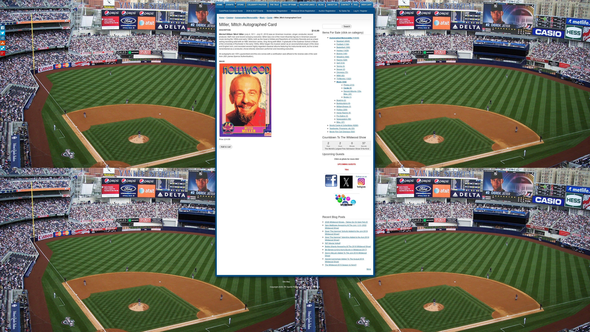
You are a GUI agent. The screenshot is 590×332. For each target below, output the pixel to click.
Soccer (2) (340, 69)
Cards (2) (348, 88)
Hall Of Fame (289, 4)
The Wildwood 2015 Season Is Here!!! (340, 264)
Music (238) (341, 81)
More (369, 269)
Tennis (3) (340, 66)
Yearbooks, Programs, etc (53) (342, 128)
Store (240, 4)
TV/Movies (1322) (343, 78)
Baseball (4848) (343, 41)
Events (230, 4)
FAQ (355, 4)
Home (219, 4)
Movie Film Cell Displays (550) (342, 131)
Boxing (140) (341, 53)
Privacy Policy (302, 281)
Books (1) (348, 97)
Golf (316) (340, 62)
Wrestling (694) (342, 56)
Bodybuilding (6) (343, 103)
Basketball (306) (343, 47)
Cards (269, 17)
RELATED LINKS (307, 4)
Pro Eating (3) (342, 116)
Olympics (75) (342, 72)
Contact (345, 4)
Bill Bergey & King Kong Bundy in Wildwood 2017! (346, 249)
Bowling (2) (341, 100)
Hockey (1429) (342, 50)
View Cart (366, 4)
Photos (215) (349, 84)
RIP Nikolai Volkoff (332, 243)
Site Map (286, 281)
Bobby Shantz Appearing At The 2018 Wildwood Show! (348, 246)
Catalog (229, 17)
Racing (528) (341, 59)
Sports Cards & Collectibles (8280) (343, 125)
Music (262, 17)
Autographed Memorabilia (246, 17)
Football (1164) (342, 44)
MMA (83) (340, 75)
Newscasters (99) (343, 119)
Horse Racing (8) (343, 112)
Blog (321, 4)
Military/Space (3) (343, 106)
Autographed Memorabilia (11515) (344, 37)
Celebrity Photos (257, 4)
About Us (332, 4)
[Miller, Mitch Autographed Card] (245, 136)
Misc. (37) (340, 122)
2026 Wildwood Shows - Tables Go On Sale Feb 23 (346, 222)
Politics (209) (341, 109)
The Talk (274, 4)
